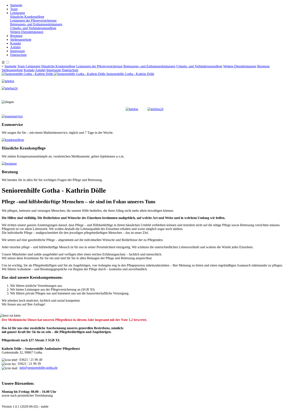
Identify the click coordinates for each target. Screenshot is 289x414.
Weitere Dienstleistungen (26, 32)
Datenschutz (18, 55)
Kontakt (15, 43)
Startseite (16, 5)
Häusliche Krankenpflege (27, 16)
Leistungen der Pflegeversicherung (33, 20)
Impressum (17, 51)
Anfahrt (15, 47)
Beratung (16, 36)
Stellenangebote (20, 39)
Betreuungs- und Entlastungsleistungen (36, 24)
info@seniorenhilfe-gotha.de (38, 367)
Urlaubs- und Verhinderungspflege (33, 28)
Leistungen (17, 13)
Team (14, 9)
